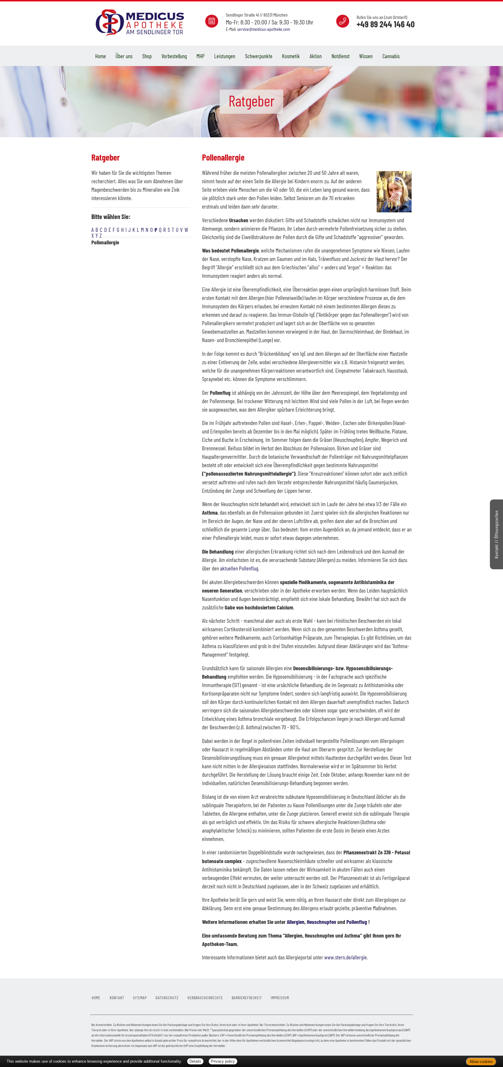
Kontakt (117, 997)
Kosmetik (291, 56)
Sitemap (140, 997)
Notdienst (341, 56)
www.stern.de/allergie (345, 957)
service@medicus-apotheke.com (263, 29)
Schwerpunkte (258, 56)
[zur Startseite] (140, 22)
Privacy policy (223, 1061)
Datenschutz (167, 997)
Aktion (316, 56)
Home (100, 56)
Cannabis (391, 56)
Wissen (366, 56)
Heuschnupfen (321, 921)
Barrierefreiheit (247, 997)
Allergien (295, 921)
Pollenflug (356, 921)
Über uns (124, 56)
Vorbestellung (174, 56)
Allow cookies (481, 1061)
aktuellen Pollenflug (239, 568)
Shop (147, 56)
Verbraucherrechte (205, 997)
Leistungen (224, 56)
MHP (200, 56)
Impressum (280, 997)
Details (195, 1061)
